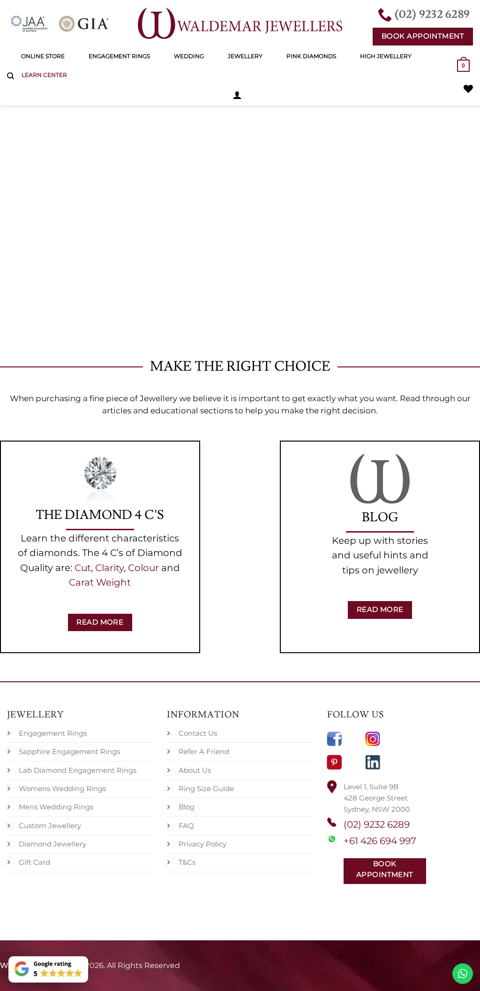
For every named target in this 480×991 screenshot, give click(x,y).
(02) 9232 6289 (377, 824)
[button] (237, 94)
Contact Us (198, 733)
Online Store (43, 56)
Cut (83, 567)
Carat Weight (100, 582)
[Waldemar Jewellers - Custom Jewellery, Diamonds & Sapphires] (240, 23)
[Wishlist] (468, 88)
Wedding (189, 56)
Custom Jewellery (50, 825)
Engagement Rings (119, 56)
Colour (143, 567)
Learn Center (44, 74)
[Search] (10, 76)
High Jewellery (386, 56)
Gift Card (34, 862)
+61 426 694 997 (380, 840)
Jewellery (245, 56)
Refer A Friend (204, 751)
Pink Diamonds (311, 56)
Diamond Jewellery (52, 843)
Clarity (109, 567)
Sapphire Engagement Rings (69, 751)
